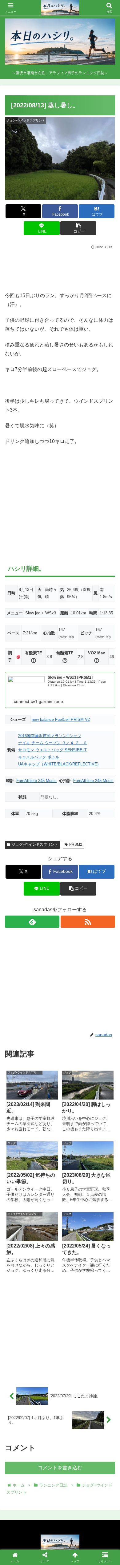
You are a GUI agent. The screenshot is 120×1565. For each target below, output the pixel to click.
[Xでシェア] (20, 1520)
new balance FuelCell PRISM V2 (61, 719)
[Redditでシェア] (73, 1536)
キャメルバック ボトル (38, 757)
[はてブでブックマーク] (100, 1536)
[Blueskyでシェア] (73, 1520)
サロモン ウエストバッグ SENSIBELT (52, 750)
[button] (78, 228)
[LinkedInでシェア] (73, 1553)
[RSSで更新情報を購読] (88, 922)
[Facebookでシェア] (20, 1536)
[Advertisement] (60, 269)
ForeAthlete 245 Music (36, 780)
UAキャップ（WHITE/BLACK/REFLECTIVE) (58, 764)
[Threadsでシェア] (46, 1536)
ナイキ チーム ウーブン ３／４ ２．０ (52, 743)
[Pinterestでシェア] (46, 1553)
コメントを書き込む (60, 1467)
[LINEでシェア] (20, 1553)
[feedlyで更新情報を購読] (32, 922)
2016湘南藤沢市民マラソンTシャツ (49, 735)
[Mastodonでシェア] (46, 1520)
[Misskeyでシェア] (100, 1520)
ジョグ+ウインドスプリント (35, 844)
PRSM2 (75, 844)
